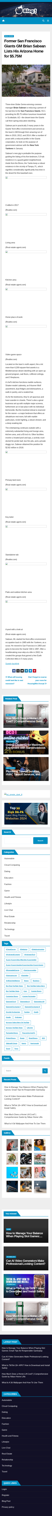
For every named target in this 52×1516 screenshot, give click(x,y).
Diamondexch (25, 1002)
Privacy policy (8, 1507)
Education (8, 878)
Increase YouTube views (14, 1028)
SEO (43, 1038)
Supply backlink (12, 664)
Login (4, 1489)
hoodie (8, 1017)
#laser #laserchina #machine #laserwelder (21, 960)
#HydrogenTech (29, 955)
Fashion (7, 884)
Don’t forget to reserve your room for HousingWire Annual (37, 680)
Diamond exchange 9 (13, 1007)
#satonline (24, 975)
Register (5, 1495)
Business (36, 981)
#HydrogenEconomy (13, 955)
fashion (27, 1012)
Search (7, 832)
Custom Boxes (36, 991)
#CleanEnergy (11, 949)
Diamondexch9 (39, 1002)
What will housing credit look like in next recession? (14, 680)
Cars (25, 991)
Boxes (26, 981)
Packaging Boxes (12, 1033)
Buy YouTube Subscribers (36, 986)
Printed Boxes (11, 1038)
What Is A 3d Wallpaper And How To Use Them (24, 1124)
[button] (43, 21)
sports (24, 1043)
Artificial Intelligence (13, 981)
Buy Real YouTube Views (14, 986)
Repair (22, 1038)
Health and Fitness (12, 897)
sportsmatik (34, 1043)
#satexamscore (11, 975)
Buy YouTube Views (12, 991)
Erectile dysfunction (13, 1012)
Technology (9, 929)
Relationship (9, 923)
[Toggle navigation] (48, 21)
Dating (7, 871)
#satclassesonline (30, 970)
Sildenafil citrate (11, 1043)
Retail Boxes (33, 1038)
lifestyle (30, 1028)
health (36, 1012)
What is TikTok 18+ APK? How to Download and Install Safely (25, 1290)
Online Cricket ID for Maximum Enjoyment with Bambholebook (25, 746)
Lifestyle (8, 904)
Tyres (16, 1049)
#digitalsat (23, 949)
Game (7, 891)
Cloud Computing (12, 865)
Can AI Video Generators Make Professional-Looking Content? (25, 1262)
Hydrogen (18, 1017)
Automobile (9, 858)
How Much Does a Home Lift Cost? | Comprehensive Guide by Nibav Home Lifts (25, 721)
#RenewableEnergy (12, 970)
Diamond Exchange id (32, 1007)
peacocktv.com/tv (28, 1033)
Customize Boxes (12, 996)
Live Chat (8, 910)
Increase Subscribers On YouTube (17, 1022)
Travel (7, 936)
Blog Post (6, 1501)
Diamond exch (11, 1002)
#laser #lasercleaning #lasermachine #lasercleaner (24, 965)
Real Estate (9, 36)
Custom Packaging (28, 996)
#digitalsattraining (38, 949)
